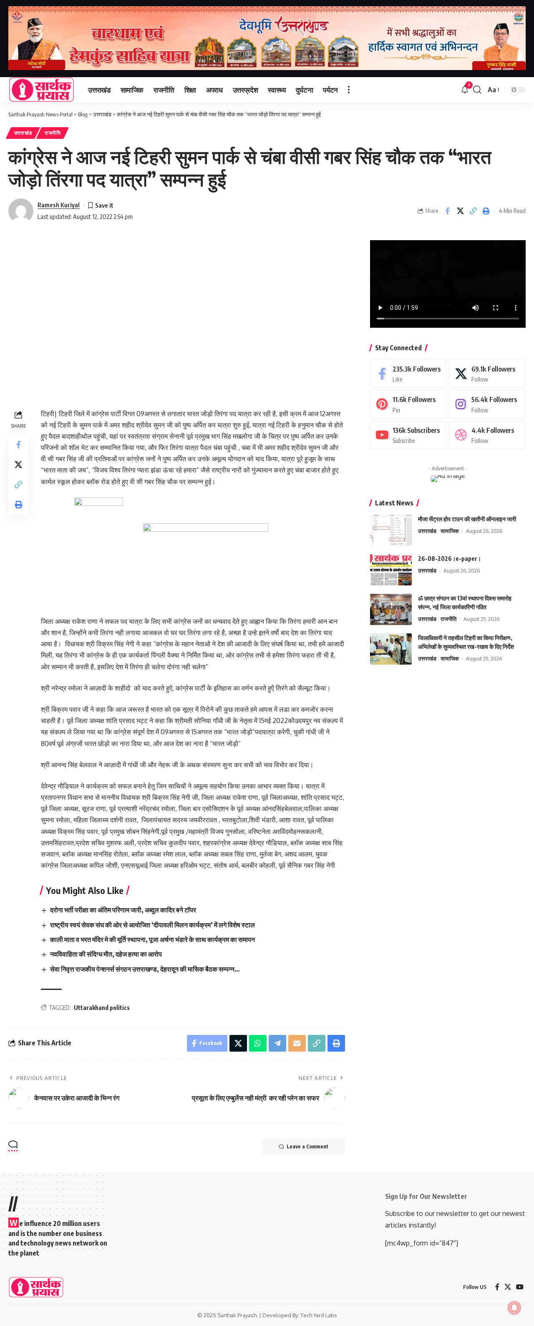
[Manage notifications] (514, 1307)
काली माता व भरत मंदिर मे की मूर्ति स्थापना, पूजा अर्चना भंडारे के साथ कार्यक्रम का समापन (152, 939)
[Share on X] (460, 211)
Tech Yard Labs (318, 1315)
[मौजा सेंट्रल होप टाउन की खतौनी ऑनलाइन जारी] (391, 530)
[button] (349, 89)
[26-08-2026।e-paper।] (391, 569)
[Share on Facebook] (447, 211)
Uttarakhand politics (102, 1007)
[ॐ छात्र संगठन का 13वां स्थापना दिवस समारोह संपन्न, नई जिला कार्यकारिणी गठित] (391, 609)
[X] (487, 373)
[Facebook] (408, 373)
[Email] (297, 1043)
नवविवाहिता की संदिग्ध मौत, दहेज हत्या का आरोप (106, 954)
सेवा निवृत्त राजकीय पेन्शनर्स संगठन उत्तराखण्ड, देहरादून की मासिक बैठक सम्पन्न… (145, 969)
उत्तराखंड (23, 133)
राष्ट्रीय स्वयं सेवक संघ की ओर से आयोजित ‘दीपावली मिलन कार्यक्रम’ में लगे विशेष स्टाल (152, 925)
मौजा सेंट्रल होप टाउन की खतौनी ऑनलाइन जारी (467, 518)
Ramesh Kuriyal (59, 204)
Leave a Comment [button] (307, 1146)
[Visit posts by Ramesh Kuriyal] (20, 211)
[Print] (486, 211)
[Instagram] (487, 404)
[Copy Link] (473, 211)
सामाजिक (450, 530)
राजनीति (53, 133)
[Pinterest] (408, 404)
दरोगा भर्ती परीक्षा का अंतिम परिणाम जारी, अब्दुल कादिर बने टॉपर (123, 910)
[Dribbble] (487, 435)
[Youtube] (408, 435)
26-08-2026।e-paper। (449, 558)
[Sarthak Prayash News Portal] (41, 89)
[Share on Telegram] (277, 1043)
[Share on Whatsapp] (258, 1043)
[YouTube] (520, 1287)
